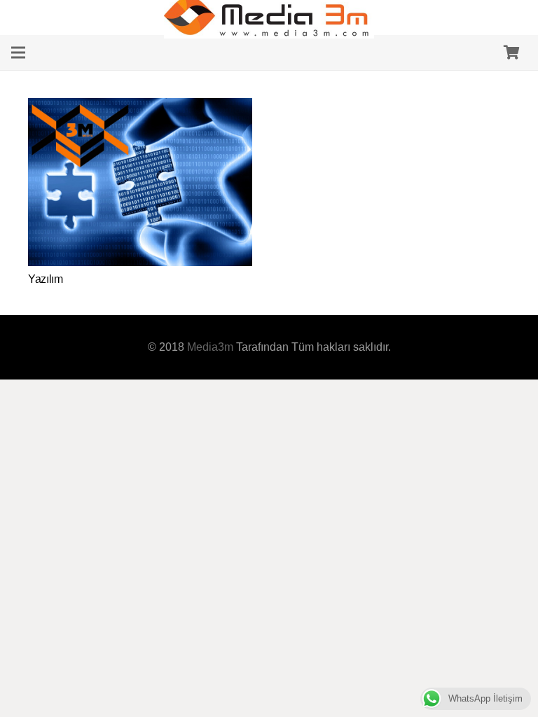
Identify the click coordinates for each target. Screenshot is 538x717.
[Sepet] (511, 52)
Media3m (210, 347)
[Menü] (18, 52)
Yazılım (45, 279)
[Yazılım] (140, 107)
